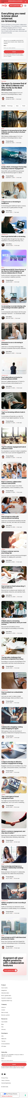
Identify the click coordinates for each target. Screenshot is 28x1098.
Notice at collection (7, 1096)
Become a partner (5, 1015)
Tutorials (3, 1041)
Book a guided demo (6, 995)
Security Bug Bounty (6, 1083)
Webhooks (3, 1038)
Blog (2, 1024)
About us (3, 1007)
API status (3, 1046)
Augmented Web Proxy (6, 1000)
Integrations (4, 990)
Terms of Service (5, 1080)
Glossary (3, 1029)
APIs (2, 1036)
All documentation (5, 1043)
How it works (4, 987)
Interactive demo (5, 993)
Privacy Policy (4, 1077)
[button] (25, 6)
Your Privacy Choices (11, 1093)
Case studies (4, 1021)
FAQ (2, 1026)
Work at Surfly (4, 1012)
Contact (3, 1009)
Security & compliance (6, 998)
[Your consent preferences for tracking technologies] (25, 1095)
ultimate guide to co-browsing (15, 1)
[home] (4, 5)
